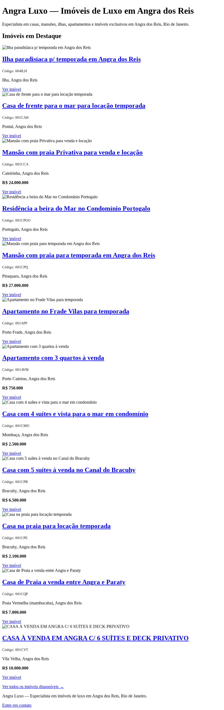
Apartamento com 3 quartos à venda (53, 357)
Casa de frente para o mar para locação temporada (73, 105)
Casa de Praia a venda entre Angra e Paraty (63, 582)
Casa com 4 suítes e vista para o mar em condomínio (75, 413)
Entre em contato (16, 705)
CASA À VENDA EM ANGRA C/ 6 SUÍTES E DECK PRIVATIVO (95, 638)
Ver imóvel (11, 89)
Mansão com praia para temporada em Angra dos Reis (78, 255)
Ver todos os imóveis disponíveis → (33, 686)
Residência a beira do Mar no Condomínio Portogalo (76, 208)
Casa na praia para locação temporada (56, 525)
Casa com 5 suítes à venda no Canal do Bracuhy (68, 469)
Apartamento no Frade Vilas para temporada (65, 311)
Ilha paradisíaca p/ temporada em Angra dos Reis (71, 59)
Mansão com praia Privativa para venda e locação (72, 152)
